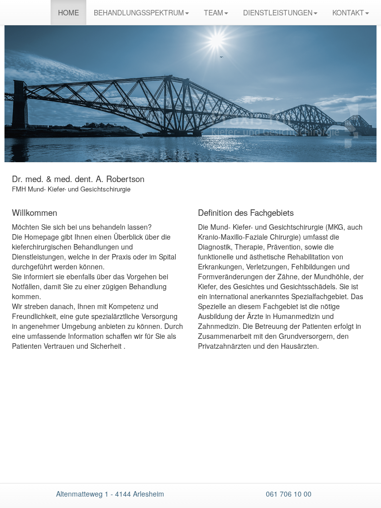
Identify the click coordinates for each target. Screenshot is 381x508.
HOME (68, 12)
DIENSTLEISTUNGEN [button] (278, 12)
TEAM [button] (213, 12)
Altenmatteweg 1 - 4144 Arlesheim (110, 494)
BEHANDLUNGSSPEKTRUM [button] (139, 12)
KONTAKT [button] (348, 12)
